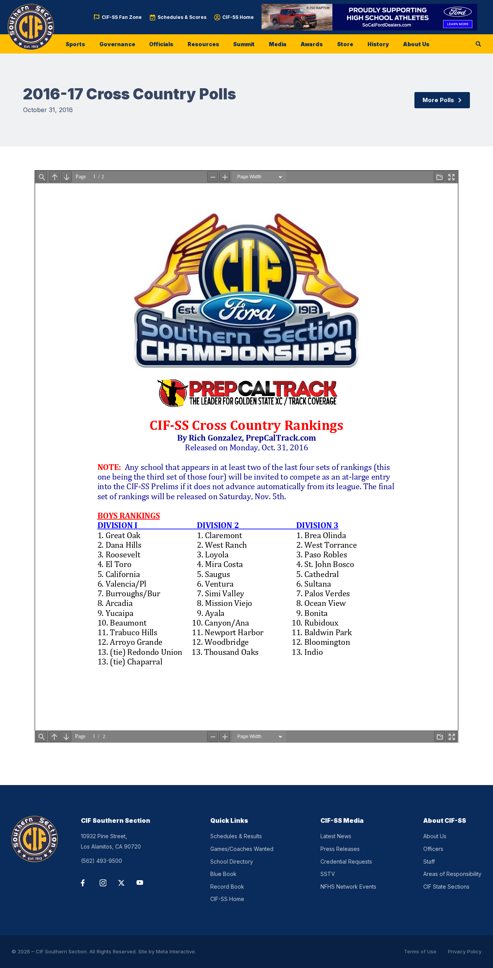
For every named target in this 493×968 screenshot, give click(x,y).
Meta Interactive (175, 951)
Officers (433, 849)
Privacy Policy (464, 951)
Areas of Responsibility (452, 874)
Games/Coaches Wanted (241, 849)
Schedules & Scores (182, 17)
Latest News (335, 836)
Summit (244, 44)
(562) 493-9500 (101, 860)
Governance (117, 44)
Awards (311, 44)
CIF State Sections (446, 886)
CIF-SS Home (238, 17)
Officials (161, 44)
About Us (416, 44)
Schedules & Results (236, 836)
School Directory (231, 861)
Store (345, 44)
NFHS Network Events (348, 886)
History (378, 44)
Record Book (227, 886)
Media (278, 44)
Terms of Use (420, 951)
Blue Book (223, 874)
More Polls (438, 100)
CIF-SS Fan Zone (122, 17)
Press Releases (340, 849)
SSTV (327, 874)
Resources (203, 44)
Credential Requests (346, 861)
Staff (429, 861)
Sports (75, 44)
